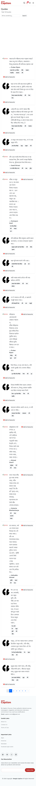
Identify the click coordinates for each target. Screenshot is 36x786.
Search (24, 15)
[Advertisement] (18, 36)
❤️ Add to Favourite (9, 77)
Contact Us (4, 724)
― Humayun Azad (13, 222)
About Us (3, 721)
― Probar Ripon (14, 67)
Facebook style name (7, 746)
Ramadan (4, 743)
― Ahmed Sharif (12, 461)
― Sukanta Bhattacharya (14, 509)
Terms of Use (5, 727)
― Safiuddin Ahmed (13, 576)
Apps (2, 737)
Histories (3, 740)
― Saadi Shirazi (14, 165)
